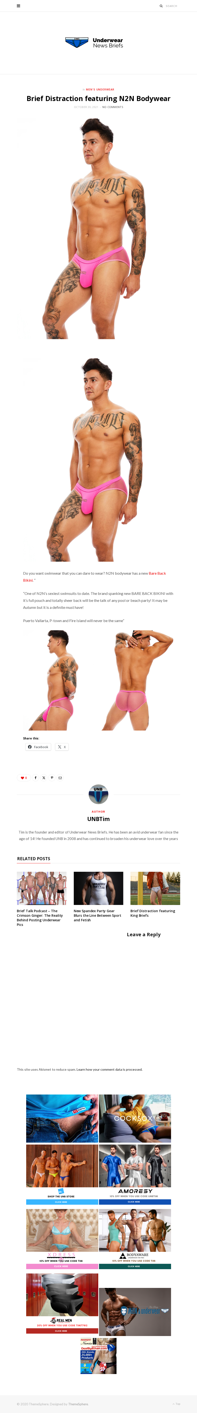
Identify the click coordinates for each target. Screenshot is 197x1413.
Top (177, 1404)
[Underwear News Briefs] (98, 43)
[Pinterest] (51, 777)
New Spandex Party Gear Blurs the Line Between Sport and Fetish (97, 915)
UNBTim (98, 819)
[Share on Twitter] (43, 777)
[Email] (60, 777)
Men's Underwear (100, 89)
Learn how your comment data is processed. (109, 1069)
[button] (60, 680)
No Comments (112, 107)
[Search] (161, 5)
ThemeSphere (78, 1404)
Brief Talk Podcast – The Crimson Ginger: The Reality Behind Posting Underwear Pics (40, 918)
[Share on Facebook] (35, 777)
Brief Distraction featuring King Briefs (152, 913)
